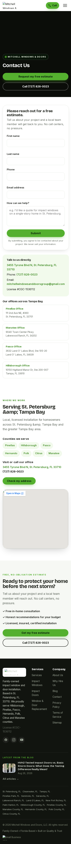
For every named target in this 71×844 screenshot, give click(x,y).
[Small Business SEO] (14, 837)
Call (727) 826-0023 (35, 86)
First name (13, 136)
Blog (55, 691)
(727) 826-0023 (27, 274)
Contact (57, 696)
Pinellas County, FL (56, 805)
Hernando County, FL (36, 809)
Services (37, 675)
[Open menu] (65, 5)
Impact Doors (36, 693)
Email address (15, 187)
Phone (11, 169)
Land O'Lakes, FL (35, 800)
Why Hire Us (58, 683)
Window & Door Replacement (39, 705)
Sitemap (57, 722)
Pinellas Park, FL (11, 796)
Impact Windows (37, 683)
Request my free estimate (35, 76)
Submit (36, 233)
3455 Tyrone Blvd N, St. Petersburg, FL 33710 (32, 467)
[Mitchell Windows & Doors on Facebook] (6, 740)
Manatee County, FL (13, 809)
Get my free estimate (35, 632)
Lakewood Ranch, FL (13, 800)
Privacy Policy (57, 704)
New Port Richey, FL (56, 800)
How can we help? (18, 203)
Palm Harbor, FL (11, 805)
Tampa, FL (44, 791)
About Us (58, 675)
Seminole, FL (27, 796)
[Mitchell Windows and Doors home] (13, 5)
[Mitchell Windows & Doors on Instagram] (14, 740)
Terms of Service (58, 714)
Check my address (19, 481)
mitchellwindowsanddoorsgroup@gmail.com (36, 284)
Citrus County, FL (11, 813)
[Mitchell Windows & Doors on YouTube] (21, 740)
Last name (13, 154)
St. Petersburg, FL (12, 791)
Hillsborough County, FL (33, 805)
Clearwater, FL (30, 791)
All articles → (11, 778)
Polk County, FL (57, 809)
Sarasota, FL (42, 796)
